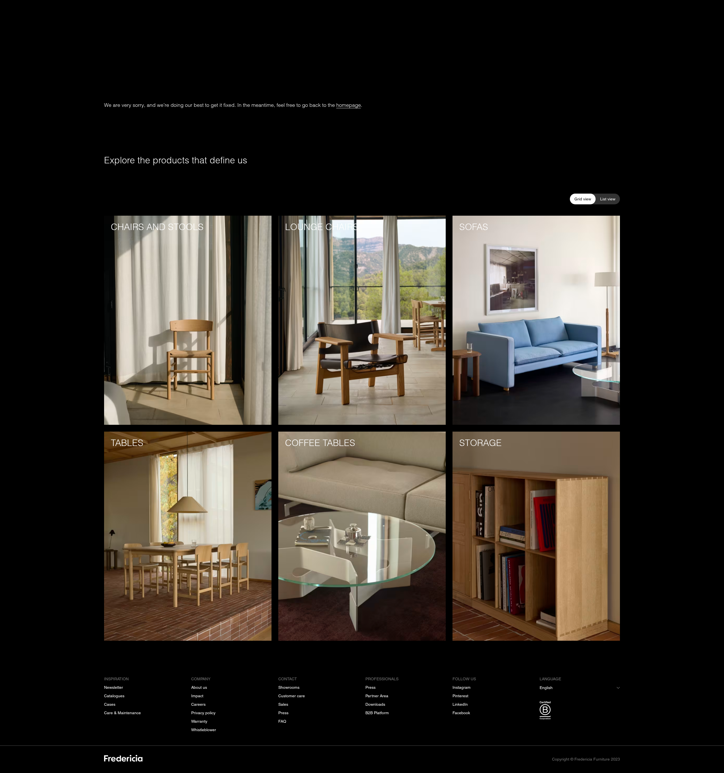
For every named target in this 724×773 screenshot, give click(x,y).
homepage (348, 105)
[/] (123, 759)
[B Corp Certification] (580, 711)
